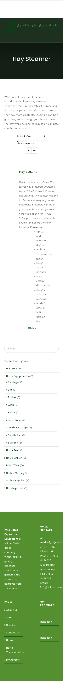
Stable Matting (15, 473)
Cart (8, 617)
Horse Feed (12, 450)
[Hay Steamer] (10, 176)
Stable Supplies (15, 480)
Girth (11, 404)
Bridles (12, 397)
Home (9, 640)
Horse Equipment (16, 376)
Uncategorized (14, 488)
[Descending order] (44, 136)
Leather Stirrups (18, 427)
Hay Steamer (29, 171)
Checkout (12, 625)
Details (33, 328)
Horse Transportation (13, 650)
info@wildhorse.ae (31, 14)
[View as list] (34, 150)
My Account (13, 659)
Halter (11, 412)
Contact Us (13, 632)
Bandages (13, 382)
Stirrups (13, 442)
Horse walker (14, 457)
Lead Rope (14, 420)
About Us (11, 609)
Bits (10, 389)
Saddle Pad (14, 435)
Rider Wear (12, 465)
